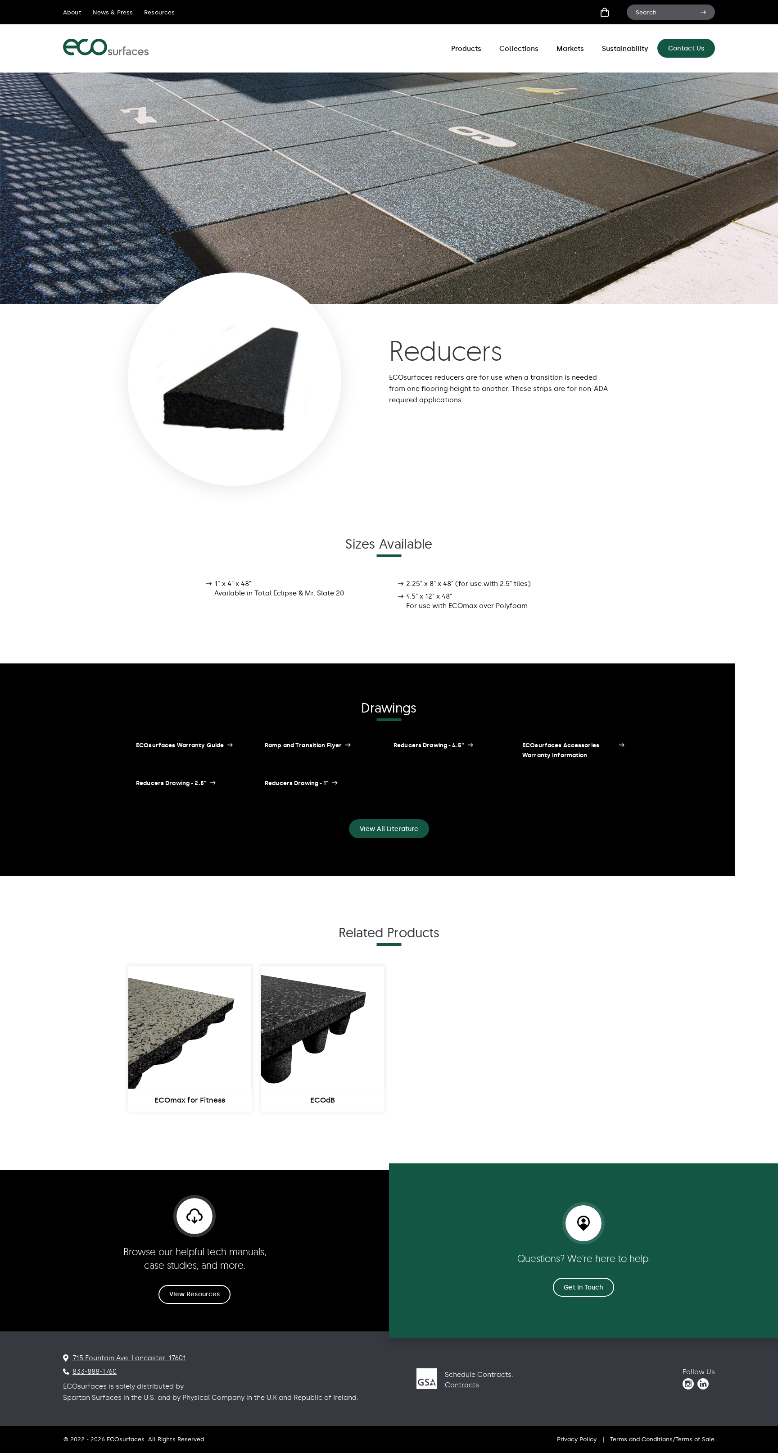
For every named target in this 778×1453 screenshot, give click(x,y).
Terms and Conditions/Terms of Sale (662, 1439)
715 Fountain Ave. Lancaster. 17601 (129, 1358)
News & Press (113, 12)
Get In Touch (584, 1287)
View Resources (194, 1294)
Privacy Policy (577, 1439)
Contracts (462, 1385)
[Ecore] (106, 54)
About (72, 12)
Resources (159, 12)
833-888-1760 (94, 1371)
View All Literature (389, 829)
